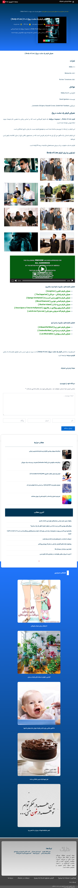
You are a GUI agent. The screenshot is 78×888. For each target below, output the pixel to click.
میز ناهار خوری (46, 851)
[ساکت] (16, 281)
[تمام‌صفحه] (13, 281)
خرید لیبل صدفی (36, 851)
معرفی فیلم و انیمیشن (52, 11)
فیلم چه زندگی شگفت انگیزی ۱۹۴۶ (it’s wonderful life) (45, 474)
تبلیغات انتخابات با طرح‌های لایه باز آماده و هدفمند (56, 539)
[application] (42, 269)
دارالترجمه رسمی (45, 853)
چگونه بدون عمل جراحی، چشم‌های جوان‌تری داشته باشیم (55, 521)
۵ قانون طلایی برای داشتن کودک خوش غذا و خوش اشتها (39, 728)
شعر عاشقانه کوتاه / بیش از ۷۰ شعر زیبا (39, 830)
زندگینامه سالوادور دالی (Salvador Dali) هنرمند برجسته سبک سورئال (40, 462)
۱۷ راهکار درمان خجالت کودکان (39, 626)
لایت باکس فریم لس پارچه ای (22, 851)
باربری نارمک (36, 853)
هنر (65, 11)
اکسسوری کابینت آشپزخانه (23, 853)
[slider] (44, 280)
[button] (73, 2)
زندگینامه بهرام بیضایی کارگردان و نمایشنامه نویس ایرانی (44, 451)
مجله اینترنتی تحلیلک (65, 1)
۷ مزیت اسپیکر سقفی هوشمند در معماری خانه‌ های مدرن (55, 554)
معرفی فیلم (44, 11)
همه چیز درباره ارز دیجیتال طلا (63, 549)
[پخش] (72, 281)
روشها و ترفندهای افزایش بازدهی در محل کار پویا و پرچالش (54, 544)
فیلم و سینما (60, 11)
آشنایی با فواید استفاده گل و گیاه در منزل (39, 677)
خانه (67, 11)
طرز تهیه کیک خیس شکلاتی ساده (39, 779)
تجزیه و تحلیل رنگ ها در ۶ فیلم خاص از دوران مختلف (45, 496)
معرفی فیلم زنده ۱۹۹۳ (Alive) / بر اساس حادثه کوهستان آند (43, 485)
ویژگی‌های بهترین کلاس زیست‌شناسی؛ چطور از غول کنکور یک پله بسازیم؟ (50, 526)
